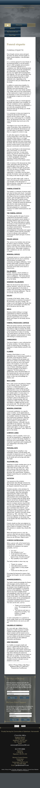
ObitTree (25, 666)
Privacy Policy (18, 665)
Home (7, 25)
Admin (11, 665)
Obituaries (19, 25)
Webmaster (19, 769)
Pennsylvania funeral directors (23, 726)
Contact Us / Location (27, 7)
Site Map (26, 665)
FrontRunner (23, 668)
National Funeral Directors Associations (16, 726)
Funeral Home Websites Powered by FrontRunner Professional (24, 770)
